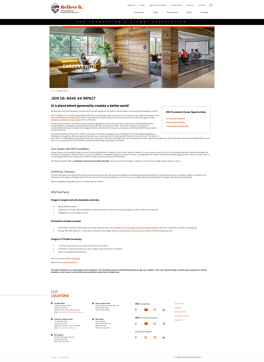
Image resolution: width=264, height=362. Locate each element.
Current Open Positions (176, 118)
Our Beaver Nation (182, 316)
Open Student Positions (175, 122)
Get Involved (139, 12)
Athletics (178, 308)
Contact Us (190, 5)
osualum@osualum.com (67, 328)
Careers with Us (176, 5)
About (189, 12)
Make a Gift (131, 5)
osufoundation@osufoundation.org (71, 312)
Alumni (142, 5)
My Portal (202, 5)
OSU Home (179, 303)
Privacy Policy (64, 357)
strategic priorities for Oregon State (65, 120)
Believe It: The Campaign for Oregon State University (137, 228)
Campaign (204, 12)
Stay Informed (172, 12)
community (75, 258)
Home (53, 91)
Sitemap (54, 357)
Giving (155, 12)
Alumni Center (180, 312)
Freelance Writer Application (177, 126)
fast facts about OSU (68, 262)
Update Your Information (157, 5)
